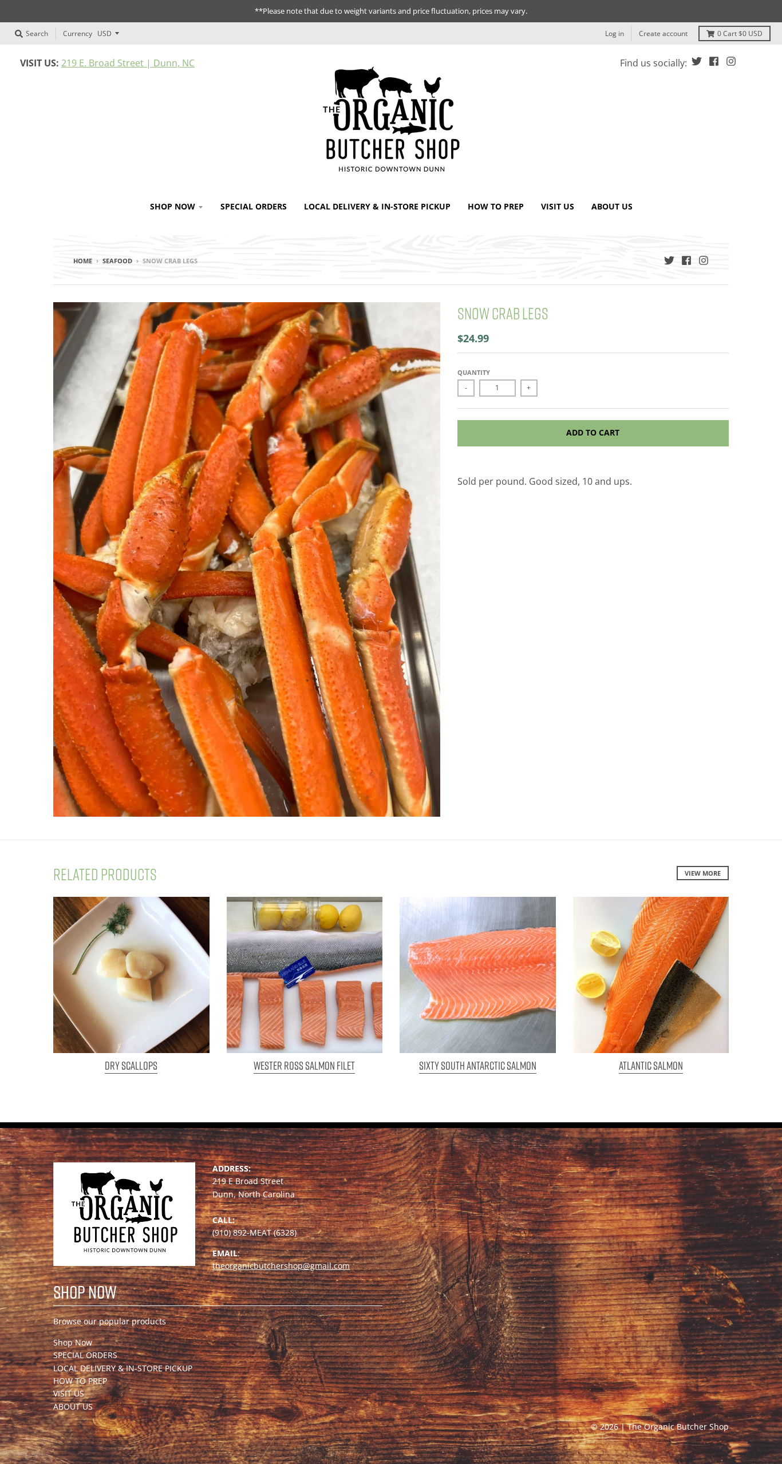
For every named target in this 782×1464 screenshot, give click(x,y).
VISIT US (68, 1393)
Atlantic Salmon (651, 1065)
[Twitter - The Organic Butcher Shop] (697, 61)
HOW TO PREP (80, 1380)
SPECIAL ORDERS (85, 1355)
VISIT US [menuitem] (557, 206)
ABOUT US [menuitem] (612, 206)
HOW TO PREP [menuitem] (496, 206)
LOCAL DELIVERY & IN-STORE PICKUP (122, 1368)
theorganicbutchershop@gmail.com (281, 1265)
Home (82, 260)
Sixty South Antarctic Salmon (477, 1065)
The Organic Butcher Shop (678, 1426)
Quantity (473, 372)
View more (703, 873)
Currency (77, 33)
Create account (663, 33)
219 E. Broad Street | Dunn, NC (128, 63)
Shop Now (72, 1342)
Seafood (117, 260)
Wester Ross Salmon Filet (304, 1065)
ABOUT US (73, 1406)
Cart (740, 33)
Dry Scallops (131, 1065)
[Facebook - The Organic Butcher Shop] (714, 61)
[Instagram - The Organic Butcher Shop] (731, 61)
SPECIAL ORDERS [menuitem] (253, 206)
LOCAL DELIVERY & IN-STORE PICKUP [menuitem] (377, 206)
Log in (614, 33)
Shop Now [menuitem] (172, 206)
